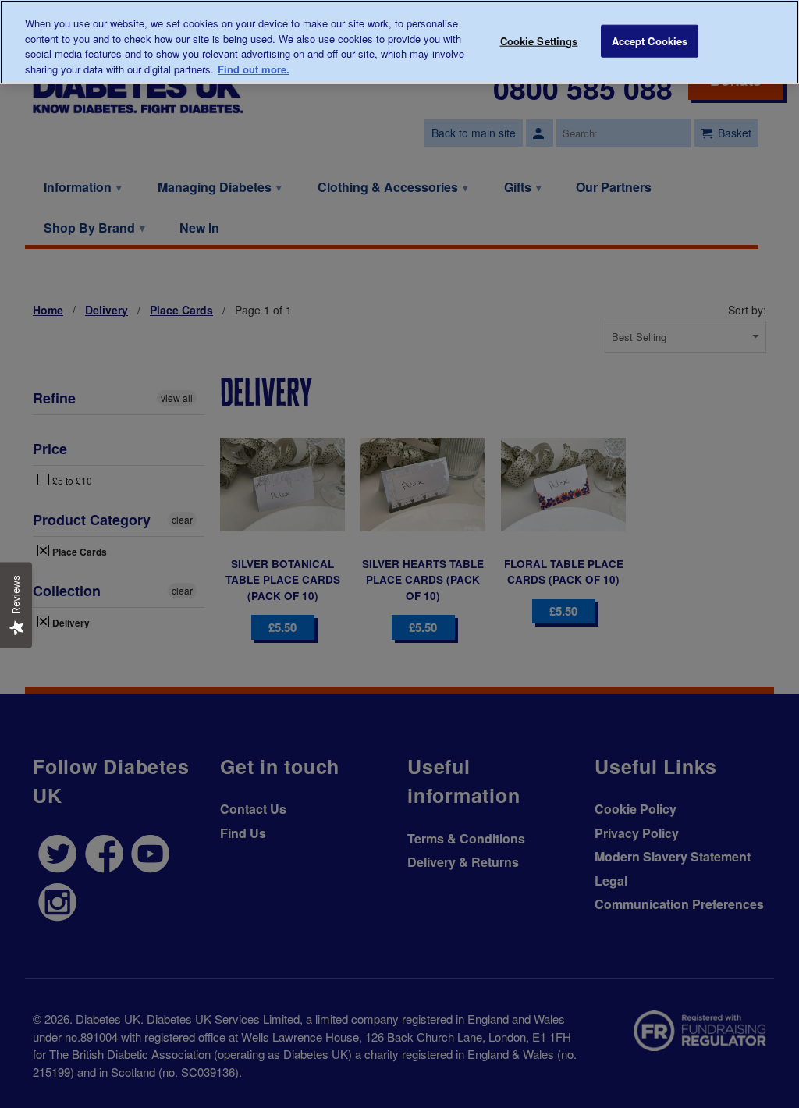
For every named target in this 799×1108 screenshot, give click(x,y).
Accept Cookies (650, 41)
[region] (399, 42)
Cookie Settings (539, 41)
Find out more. (253, 69)
